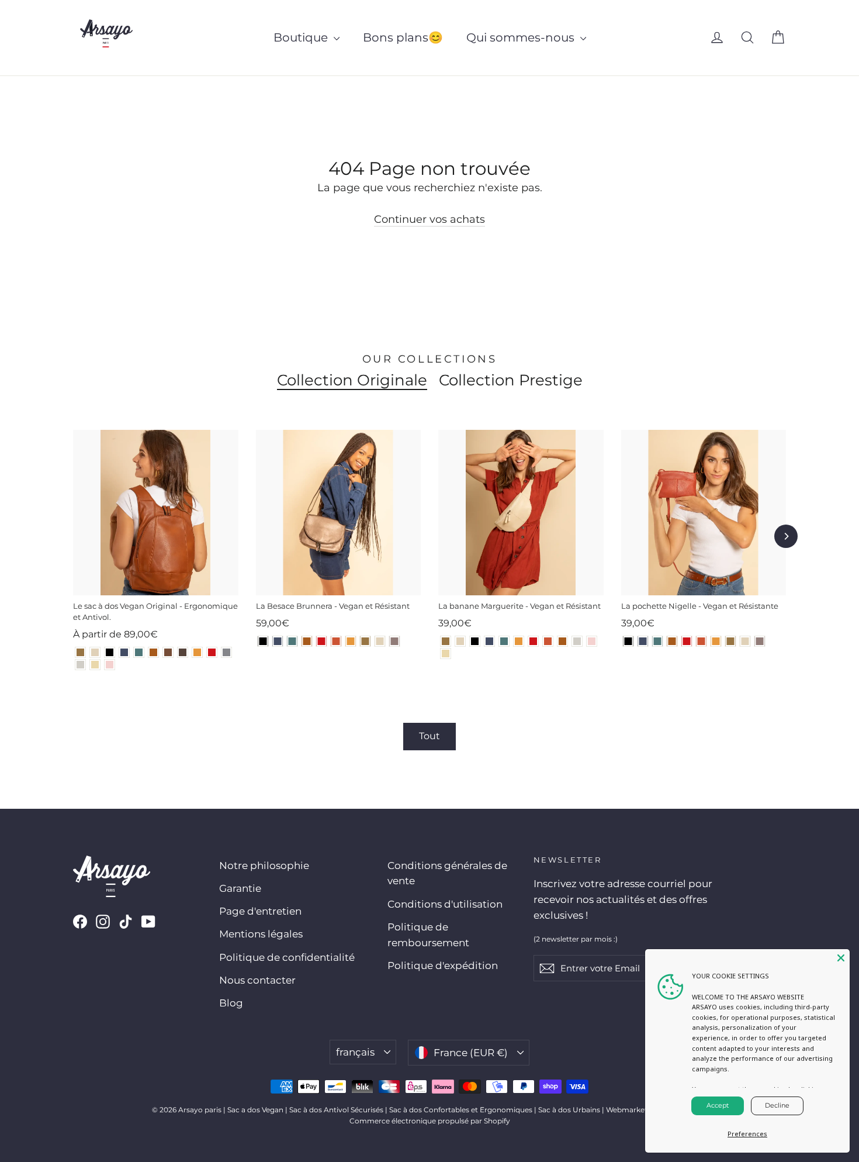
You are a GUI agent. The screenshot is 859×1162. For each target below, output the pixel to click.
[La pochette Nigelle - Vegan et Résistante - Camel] (672, 641)
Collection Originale (352, 380)
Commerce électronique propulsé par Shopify (429, 1120)
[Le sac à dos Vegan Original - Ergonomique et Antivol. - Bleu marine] (124, 652)
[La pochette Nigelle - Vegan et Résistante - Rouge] (687, 641)
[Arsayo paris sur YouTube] (148, 920)
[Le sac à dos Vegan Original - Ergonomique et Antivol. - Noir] (110, 652)
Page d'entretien (260, 911)
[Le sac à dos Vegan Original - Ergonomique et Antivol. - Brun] (168, 652)
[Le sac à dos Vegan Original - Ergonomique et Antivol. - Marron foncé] (183, 652)
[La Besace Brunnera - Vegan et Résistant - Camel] (307, 641)
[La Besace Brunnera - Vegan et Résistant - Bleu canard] (292, 641)
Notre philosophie (264, 865)
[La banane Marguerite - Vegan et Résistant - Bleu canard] (504, 641)
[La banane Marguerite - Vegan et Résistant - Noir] (475, 641)
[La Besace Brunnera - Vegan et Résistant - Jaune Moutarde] (351, 641)
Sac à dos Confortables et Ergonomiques (460, 1109)
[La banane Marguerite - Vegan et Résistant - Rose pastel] (592, 641)
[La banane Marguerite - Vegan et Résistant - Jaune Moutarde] (519, 641)
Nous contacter (257, 980)
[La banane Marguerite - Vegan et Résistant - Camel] (562, 641)
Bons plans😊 (403, 37)
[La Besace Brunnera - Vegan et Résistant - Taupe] (395, 641)
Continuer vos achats (429, 219)
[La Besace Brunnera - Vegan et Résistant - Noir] (263, 641)
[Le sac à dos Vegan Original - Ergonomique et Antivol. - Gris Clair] (80, 665)
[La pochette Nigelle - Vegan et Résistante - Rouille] (701, 641)
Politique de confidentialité (287, 957)
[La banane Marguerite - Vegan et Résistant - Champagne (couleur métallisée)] (460, 641)
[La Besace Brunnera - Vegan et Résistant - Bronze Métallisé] (365, 641)
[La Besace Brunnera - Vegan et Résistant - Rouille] (336, 641)
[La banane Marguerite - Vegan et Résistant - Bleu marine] (489, 641)
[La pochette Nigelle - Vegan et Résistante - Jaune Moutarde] (716, 641)
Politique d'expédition (442, 965)
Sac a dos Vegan (255, 1109)
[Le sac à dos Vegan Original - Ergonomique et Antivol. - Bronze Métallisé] (80, 652)
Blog (231, 1003)
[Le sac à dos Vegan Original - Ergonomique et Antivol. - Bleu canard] (139, 652)
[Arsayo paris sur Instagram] (103, 920)
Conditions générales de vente (447, 873)
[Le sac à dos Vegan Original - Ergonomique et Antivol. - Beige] (95, 665)
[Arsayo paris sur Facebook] (80, 920)
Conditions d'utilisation (445, 904)
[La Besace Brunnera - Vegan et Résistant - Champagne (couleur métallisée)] (380, 641)
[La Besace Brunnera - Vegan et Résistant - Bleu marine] (278, 641)
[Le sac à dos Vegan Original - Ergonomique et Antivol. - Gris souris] (226, 652)
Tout (429, 736)
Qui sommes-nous (521, 37)
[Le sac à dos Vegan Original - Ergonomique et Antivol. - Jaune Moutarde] (197, 652)
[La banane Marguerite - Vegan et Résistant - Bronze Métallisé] (446, 641)
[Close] (841, 958)
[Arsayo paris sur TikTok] (126, 920)
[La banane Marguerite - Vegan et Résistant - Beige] (446, 653)
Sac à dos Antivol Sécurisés (336, 1109)
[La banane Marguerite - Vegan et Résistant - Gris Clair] (577, 641)
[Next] (786, 536)
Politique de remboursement (428, 935)
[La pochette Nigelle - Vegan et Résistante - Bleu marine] (643, 641)
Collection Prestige (511, 380)
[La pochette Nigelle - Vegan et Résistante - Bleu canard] (658, 641)
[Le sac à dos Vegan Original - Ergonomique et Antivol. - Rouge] (212, 652)
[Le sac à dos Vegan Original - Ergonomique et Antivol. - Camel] (153, 652)
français (355, 1052)
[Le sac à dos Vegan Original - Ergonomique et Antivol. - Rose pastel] (110, 665)
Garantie (240, 888)
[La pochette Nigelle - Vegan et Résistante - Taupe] (760, 641)
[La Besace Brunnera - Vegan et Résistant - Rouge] (322, 641)
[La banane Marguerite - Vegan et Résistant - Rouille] (548, 641)
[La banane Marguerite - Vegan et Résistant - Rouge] (533, 641)
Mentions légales (261, 934)
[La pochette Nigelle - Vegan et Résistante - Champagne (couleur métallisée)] (745, 641)
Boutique (302, 37)
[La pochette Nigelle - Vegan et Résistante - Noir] (628, 641)
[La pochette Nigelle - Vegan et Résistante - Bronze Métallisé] (731, 641)
